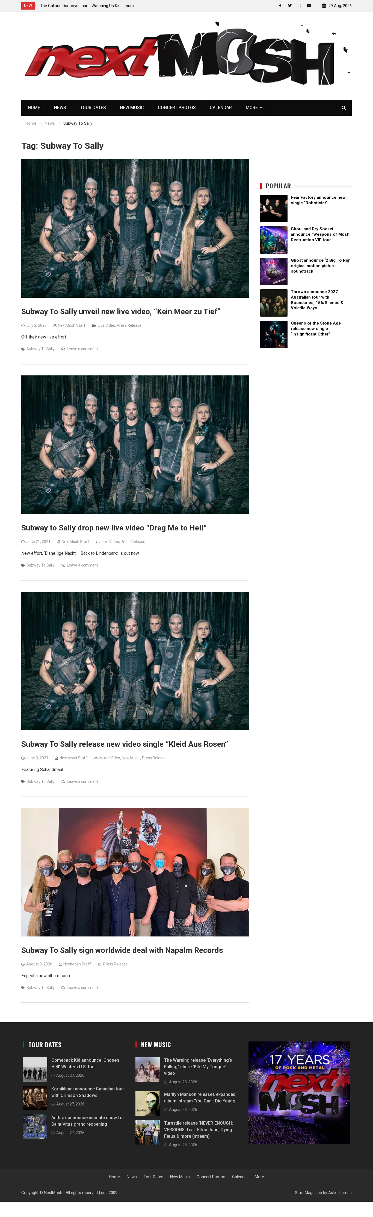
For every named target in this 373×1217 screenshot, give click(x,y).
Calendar (221, 107)
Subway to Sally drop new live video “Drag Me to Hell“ (114, 527)
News (60, 107)
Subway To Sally (40, 349)
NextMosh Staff (71, 325)
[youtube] (309, 5)
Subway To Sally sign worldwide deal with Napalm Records (122, 950)
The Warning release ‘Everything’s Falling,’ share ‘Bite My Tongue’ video (198, 1067)
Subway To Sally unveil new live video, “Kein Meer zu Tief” (120, 311)
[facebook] (280, 5)
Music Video (109, 758)
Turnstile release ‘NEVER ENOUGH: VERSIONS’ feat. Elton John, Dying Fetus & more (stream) (198, 1129)
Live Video (106, 325)
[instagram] (299, 5)
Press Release (129, 325)
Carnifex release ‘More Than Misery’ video (77, 5)
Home (34, 107)
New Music (132, 107)
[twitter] (290, 5)
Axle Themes (340, 1192)
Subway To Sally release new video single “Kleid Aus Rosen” (124, 744)
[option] (89, 5)
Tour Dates (93, 107)
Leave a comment (82, 349)
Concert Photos (177, 107)
